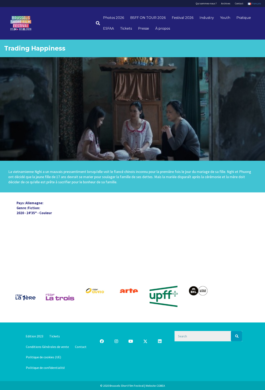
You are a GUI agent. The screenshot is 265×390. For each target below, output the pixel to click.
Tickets (126, 28)
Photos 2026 (113, 18)
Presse (143, 28)
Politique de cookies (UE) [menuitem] (43, 357)
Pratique (243, 18)
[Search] (236, 336)
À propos (162, 28)
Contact (239, 3)
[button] (102, 341)
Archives (225, 3)
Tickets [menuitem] (54, 336)
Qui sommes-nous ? (206, 3)
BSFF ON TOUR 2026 (148, 18)
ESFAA (108, 28)
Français (256, 3)
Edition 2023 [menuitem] (34, 336)
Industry (207, 18)
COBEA (161, 386)
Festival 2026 (182, 18)
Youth (225, 18)
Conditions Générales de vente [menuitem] (47, 347)
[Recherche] (96, 23)
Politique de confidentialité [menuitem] (45, 368)
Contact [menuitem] (81, 347)
